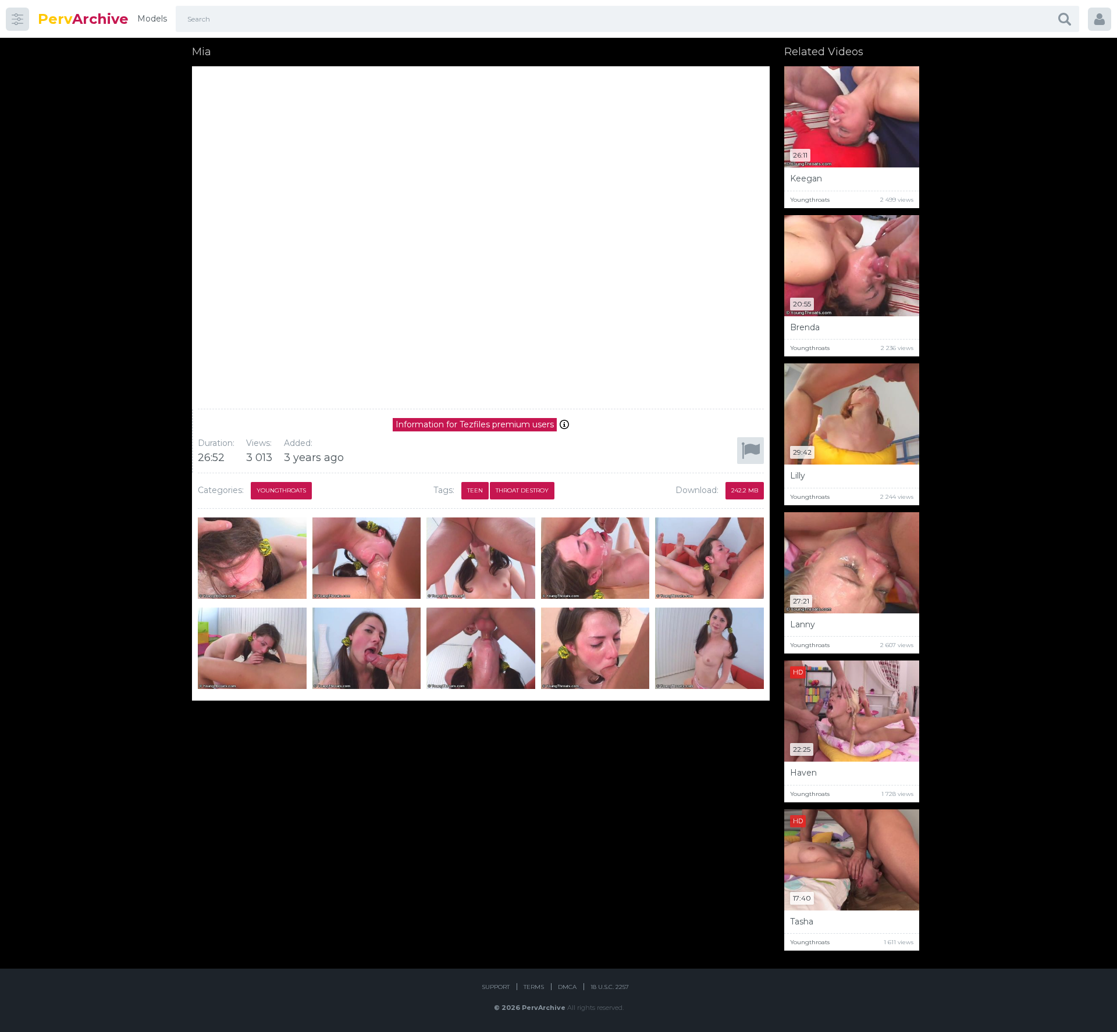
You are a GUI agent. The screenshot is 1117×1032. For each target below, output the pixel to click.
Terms (534, 987)
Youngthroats (281, 490)
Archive (83, 18)
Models (152, 18)
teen (475, 490)
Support (496, 987)
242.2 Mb (744, 490)
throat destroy (522, 490)
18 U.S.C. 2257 (609, 987)
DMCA (567, 987)
